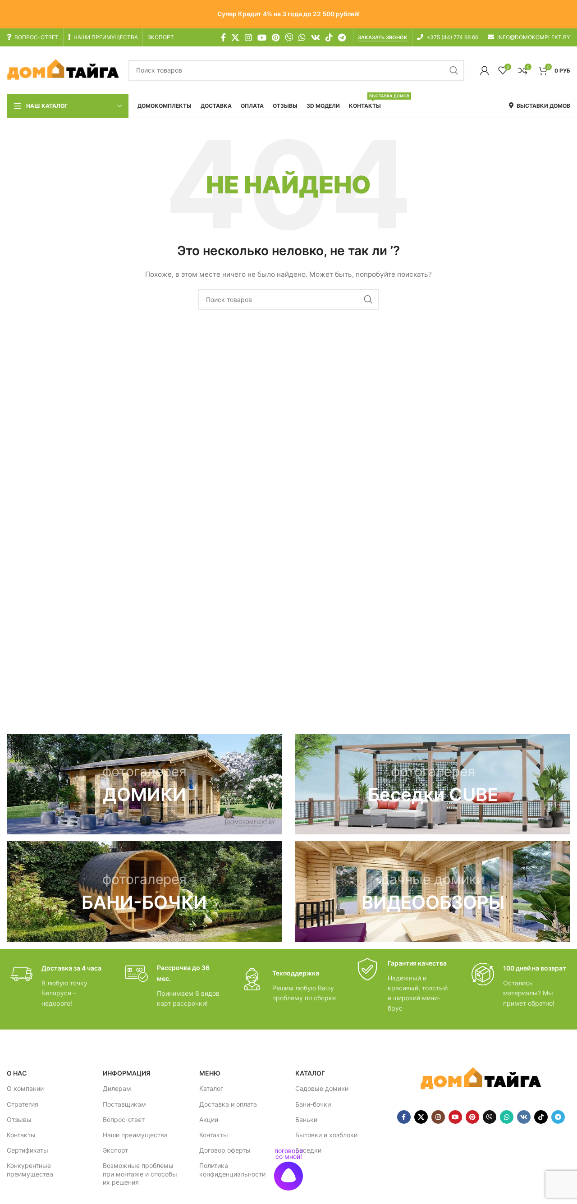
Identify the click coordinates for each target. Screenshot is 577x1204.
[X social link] (235, 37)
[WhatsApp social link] (302, 37)
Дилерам (117, 1088)
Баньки (306, 1119)
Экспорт (115, 1150)
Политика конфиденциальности (232, 1169)
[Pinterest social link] (275, 37)
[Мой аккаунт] (485, 70)
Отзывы (19, 1119)
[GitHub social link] (289, 37)
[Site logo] (63, 69)
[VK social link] (315, 37)
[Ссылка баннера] (144, 784)
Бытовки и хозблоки (326, 1135)
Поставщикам (124, 1104)
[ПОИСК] (454, 70)
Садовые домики (321, 1088)
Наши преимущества (135, 1135)
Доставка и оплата (228, 1104)
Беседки (308, 1150)
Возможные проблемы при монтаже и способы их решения (140, 1174)
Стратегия (22, 1104)
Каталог (211, 1088)
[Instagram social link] (248, 37)
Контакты (21, 1135)
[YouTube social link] (262, 37)
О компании (25, 1088)
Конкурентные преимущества (30, 1169)
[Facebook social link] (223, 37)
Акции (208, 1119)
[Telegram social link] (341, 37)
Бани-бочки (313, 1104)
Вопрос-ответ (124, 1119)
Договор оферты (225, 1150)
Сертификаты (27, 1150)
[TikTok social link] (329, 37)
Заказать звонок (383, 38)
